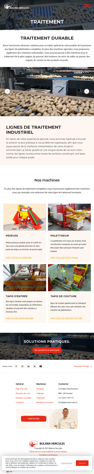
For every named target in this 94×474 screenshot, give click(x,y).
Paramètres (66, 463)
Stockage (40, 389)
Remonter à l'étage (81, 366)
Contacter (20, 402)
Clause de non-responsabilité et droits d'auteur (48, 452)
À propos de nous (23, 393)
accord (82, 463)
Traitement (40, 398)
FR (11, 472)
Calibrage (40, 393)
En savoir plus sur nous (47, 350)
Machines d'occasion (44, 402)
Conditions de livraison (48, 455)
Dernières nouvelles (23, 398)
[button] (76, 72)
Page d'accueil (21, 389)
